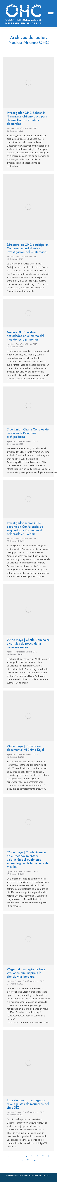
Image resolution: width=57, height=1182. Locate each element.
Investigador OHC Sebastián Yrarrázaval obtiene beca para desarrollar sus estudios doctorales (27, 118)
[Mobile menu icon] (51, 13)
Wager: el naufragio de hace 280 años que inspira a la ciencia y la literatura (26, 973)
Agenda (10, 441)
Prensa (18, 981)
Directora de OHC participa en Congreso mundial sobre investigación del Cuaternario (28, 248)
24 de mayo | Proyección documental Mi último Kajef (25, 748)
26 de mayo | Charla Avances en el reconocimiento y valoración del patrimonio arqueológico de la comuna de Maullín (27, 859)
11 (28, 1160)
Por (26, 128)
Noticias (10, 128)
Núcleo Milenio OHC (28, 42)
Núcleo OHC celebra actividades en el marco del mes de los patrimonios (25, 336)
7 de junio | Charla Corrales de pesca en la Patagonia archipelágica (28, 433)
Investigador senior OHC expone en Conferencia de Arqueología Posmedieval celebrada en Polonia (25, 528)
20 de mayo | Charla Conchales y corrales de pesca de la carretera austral (28, 643)
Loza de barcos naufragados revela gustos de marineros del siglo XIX (28, 1104)
